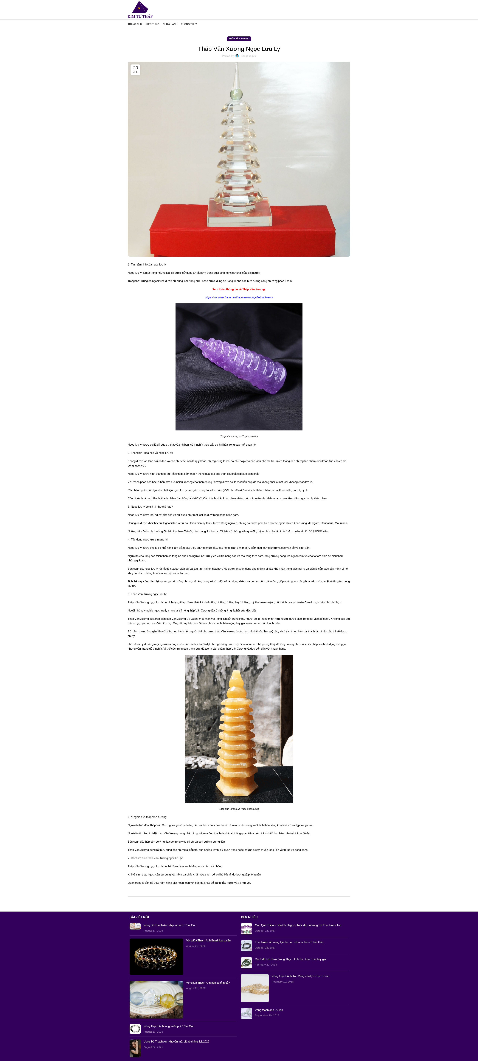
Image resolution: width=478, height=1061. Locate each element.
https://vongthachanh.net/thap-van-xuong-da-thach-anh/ (239, 297)
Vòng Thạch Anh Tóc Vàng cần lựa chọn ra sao (300, 976)
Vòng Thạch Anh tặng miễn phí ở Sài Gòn (169, 1026)
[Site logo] (140, 9)
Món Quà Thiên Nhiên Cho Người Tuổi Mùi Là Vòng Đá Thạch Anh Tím (298, 925)
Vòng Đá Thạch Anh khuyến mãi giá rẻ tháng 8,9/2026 (176, 1041)
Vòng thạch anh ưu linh (269, 1009)
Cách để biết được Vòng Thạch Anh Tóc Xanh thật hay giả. (291, 959)
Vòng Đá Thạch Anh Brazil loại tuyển (208, 940)
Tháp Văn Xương (239, 38)
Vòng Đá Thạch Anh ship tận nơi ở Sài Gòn (170, 925)
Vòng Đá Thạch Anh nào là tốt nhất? (208, 982)
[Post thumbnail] (135, 928)
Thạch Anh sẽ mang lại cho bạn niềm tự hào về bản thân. (289, 942)
